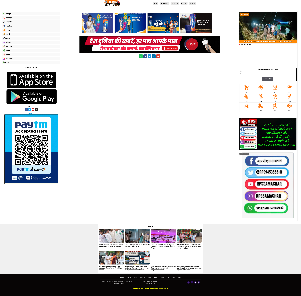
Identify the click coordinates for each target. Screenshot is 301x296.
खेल (168, 277)
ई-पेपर (179, 277)
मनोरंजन (163, 277)
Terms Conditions (114, 283)
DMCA (122, 283)
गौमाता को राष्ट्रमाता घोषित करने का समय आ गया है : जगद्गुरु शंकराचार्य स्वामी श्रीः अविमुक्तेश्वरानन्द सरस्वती (163, 268)
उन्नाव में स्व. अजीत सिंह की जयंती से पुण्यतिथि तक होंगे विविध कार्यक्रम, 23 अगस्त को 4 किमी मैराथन (163, 246)
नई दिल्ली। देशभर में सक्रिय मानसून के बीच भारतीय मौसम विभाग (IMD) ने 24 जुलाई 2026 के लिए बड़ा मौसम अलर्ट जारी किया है (137, 268)
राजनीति (156, 277)
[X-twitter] (192, 282)
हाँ (241, 71)
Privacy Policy (121, 281)
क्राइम (149, 277)
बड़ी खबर (122, 277)
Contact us (114, 281)
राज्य (128, 277)
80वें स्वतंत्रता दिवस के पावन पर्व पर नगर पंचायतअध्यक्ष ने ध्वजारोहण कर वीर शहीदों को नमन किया (110, 268)
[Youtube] (195, 282)
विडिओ (174, 277)
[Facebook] (188, 282)
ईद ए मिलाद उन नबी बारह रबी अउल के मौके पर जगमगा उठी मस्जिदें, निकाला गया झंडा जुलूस (111, 245)
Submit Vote (268, 79)
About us (108, 281)
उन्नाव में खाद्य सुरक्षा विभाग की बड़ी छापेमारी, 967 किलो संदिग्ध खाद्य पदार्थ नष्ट (137, 245)
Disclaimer (129, 281)
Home (103, 281)
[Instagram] (199, 282)
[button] (141, 56)
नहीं (241, 74)
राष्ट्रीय (135, 277)
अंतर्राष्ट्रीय (142, 277)
